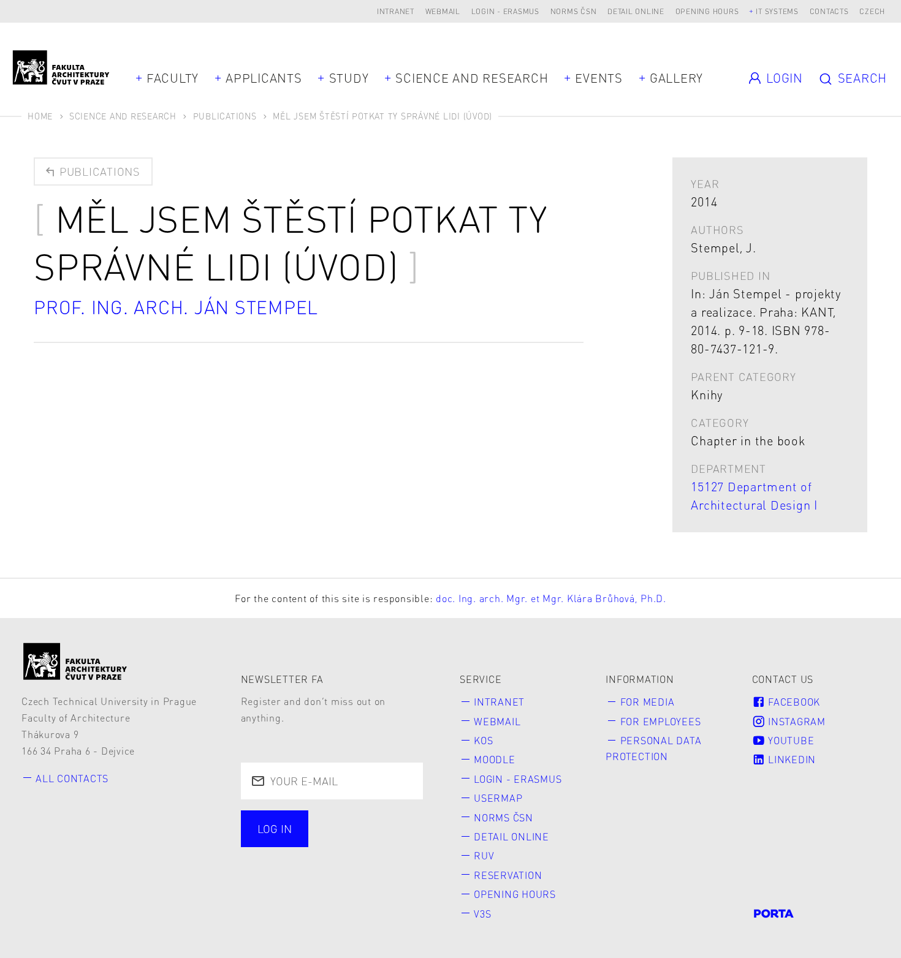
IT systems (777, 11)
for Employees (660, 721)
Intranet (395, 11)
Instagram (795, 721)
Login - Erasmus (505, 11)
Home (40, 115)
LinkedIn (790, 759)
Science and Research (471, 78)
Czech (872, 11)
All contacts (72, 778)
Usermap (498, 797)
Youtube (789, 740)
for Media (647, 701)
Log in (274, 828)
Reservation (508, 875)
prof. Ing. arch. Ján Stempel (176, 307)
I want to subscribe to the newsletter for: (324, 830)
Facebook (792, 701)
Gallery (676, 78)
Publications (225, 115)
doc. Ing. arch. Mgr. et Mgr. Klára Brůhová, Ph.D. (551, 598)
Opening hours (707, 11)
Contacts (829, 11)
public (276, 860)
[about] (75, 661)
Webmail (442, 11)
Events (599, 78)
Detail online (635, 11)
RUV (484, 855)
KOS (483, 740)
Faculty (172, 78)
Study (349, 78)
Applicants (264, 78)
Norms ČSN (573, 11)
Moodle (494, 759)
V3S (482, 913)
